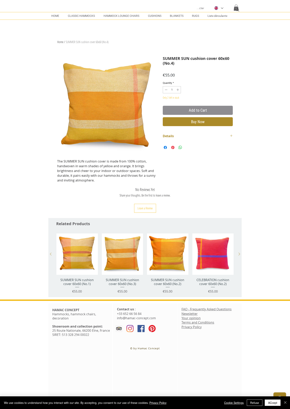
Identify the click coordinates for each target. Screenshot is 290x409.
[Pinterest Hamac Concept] (152, 328)
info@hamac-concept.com (136, 318)
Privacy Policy (158, 403)
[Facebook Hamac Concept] (141, 328)
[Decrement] (165, 89)
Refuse (254, 403)
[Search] (237, 10)
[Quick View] (77, 254)
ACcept (272, 403)
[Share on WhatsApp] (180, 147)
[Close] (285, 403)
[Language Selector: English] (218, 8)
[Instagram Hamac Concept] (130, 328)
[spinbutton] (172, 89)
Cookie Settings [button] (234, 403)
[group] (145, 263)
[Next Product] (239, 254)
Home (60, 42)
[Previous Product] (50, 254)
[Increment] (178, 89)
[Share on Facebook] (165, 147)
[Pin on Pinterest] (172, 147)
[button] (218, 16)
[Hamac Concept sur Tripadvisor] (119, 328)
